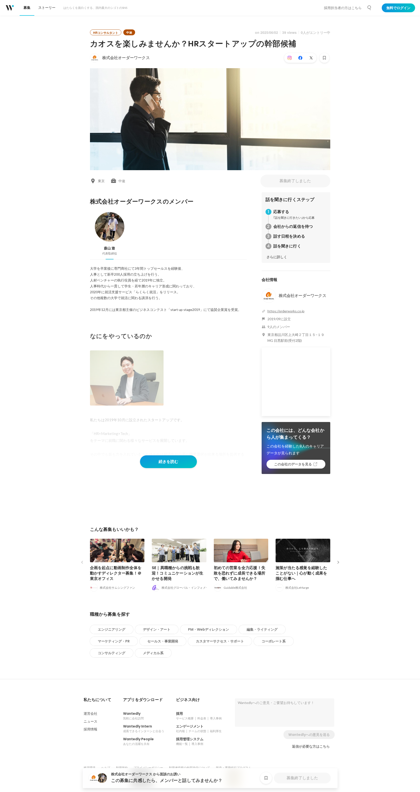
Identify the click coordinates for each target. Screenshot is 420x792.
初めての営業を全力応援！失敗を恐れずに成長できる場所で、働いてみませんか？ (240, 573)
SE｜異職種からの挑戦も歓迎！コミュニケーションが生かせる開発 (178, 573)
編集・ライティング (262, 629)
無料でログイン (398, 7)
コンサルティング (111, 653)
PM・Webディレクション (208, 629)
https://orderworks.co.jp (286, 311)
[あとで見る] (324, 58)
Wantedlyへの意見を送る (309, 734)
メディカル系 (153, 653)
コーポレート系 (274, 641)
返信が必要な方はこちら (311, 746)
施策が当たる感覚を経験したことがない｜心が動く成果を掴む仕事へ (301, 573)
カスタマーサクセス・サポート (220, 641)
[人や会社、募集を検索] (369, 8)
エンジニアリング (111, 629)
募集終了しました (295, 181)
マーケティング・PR (114, 641)
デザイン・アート (156, 629)
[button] (97, 700)
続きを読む (168, 461)
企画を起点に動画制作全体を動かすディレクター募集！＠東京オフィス (116, 573)
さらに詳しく (277, 257)
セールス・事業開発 (162, 641)
